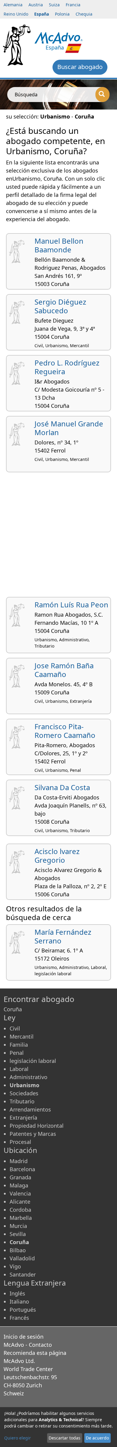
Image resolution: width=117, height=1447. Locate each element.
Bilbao (18, 1250)
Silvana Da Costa (62, 787)
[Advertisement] (58, 536)
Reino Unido (16, 14)
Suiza (54, 5)
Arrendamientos (30, 1109)
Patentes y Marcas (33, 1133)
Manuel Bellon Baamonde (58, 245)
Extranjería (23, 1117)
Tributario (22, 1101)
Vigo (15, 1266)
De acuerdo (97, 1438)
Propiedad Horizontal (37, 1125)
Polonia (62, 14)
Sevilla (18, 1234)
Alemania (13, 5)
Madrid (19, 1161)
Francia (73, 5)
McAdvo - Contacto (28, 1344)
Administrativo (28, 1077)
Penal (17, 1052)
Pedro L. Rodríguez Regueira (66, 367)
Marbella (21, 1217)
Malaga (19, 1185)
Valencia (20, 1193)
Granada (20, 1177)
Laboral (19, 1068)
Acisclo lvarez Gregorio (57, 855)
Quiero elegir (17, 1438)
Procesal (20, 1141)
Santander (23, 1274)
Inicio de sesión (24, 1336)
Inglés (17, 1293)
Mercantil (22, 1036)
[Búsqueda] (102, 94)
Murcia (18, 1225)
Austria (35, 5)
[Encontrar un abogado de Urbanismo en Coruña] (58, 37)
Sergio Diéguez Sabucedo (60, 306)
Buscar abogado (80, 67)
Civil (15, 1028)
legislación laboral (33, 1060)
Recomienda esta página (35, 1352)
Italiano (19, 1301)
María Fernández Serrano (62, 936)
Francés (19, 1317)
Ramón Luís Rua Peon (71, 604)
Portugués (23, 1309)
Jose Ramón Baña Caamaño (64, 669)
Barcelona (22, 1169)
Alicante (20, 1201)
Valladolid (22, 1258)
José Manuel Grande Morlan (68, 428)
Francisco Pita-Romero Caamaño (64, 730)
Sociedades (24, 1093)
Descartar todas (64, 1438)
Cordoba (20, 1209)
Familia (19, 1044)
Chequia (84, 14)
